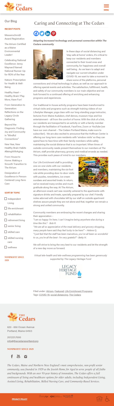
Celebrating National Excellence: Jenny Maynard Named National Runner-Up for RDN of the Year (15, 67)
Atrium (50, 291)
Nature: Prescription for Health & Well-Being (15, 83)
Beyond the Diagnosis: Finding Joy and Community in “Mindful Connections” (15, 132)
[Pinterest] (53, 33)
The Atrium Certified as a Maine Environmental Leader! (15, 49)
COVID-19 (44, 294)
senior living (14, 226)
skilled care (14, 232)
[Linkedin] (47, 33)
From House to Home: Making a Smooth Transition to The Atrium (16, 162)
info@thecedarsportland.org (22, 341)
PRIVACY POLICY (19, 398)
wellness (12, 247)
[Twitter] (42, 33)
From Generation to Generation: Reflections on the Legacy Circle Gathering (15, 112)
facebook (11, 356)
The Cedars (75, 294)
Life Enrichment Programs (78, 291)
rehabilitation (15, 214)
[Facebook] (36, 33)
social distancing (59, 294)
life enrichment (15, 208)
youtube (18, 356)
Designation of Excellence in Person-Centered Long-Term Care (16, 178)
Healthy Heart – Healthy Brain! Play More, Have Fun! (14, 96)
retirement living (16, 220)
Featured (59, 291)
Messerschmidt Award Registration (14, 36)
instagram (25, 356)
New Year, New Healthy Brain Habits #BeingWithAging (15, 147)
